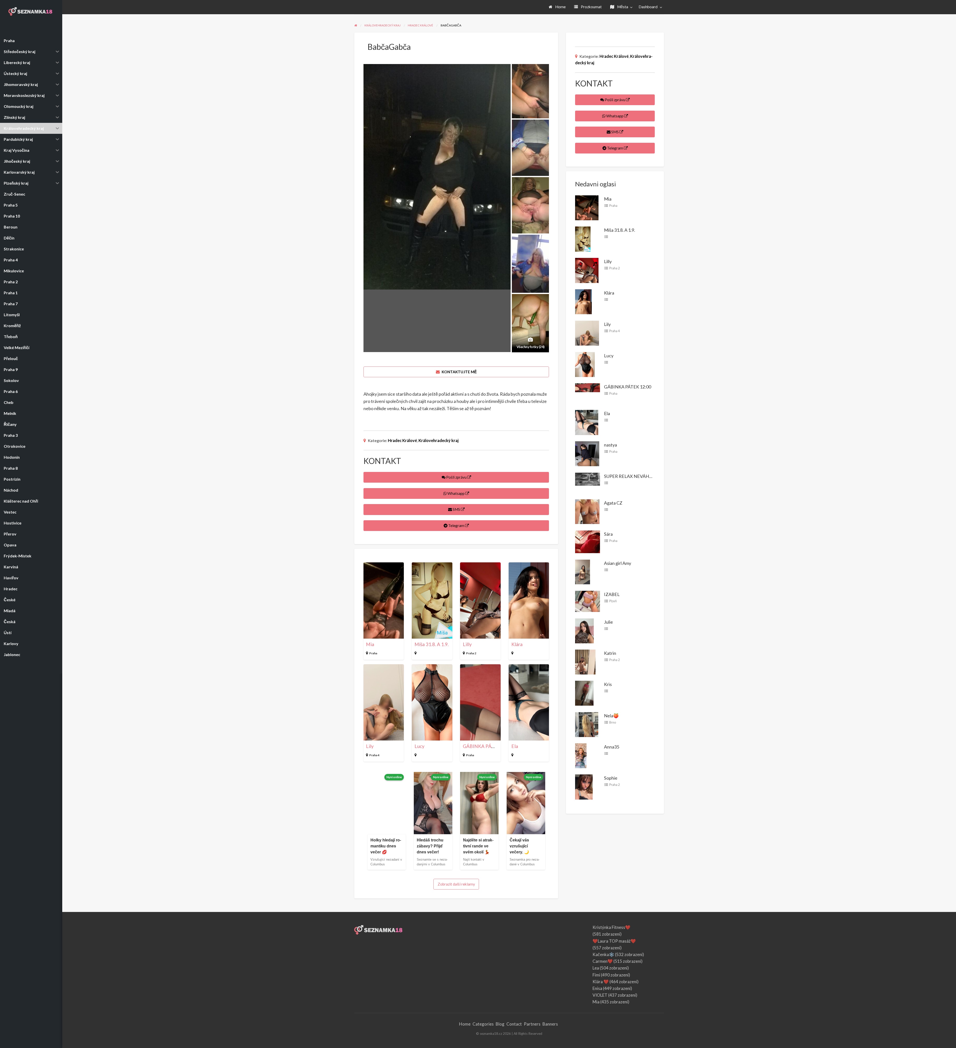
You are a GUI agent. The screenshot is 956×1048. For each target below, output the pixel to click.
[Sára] (587, 541)
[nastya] (587, 453)
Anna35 (611, 746)
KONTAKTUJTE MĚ (459, 372)
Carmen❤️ (603, 961)
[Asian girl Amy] (582, 571)
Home (560, 6)
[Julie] (584, 630)
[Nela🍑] (586, 724)
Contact (514, 1024)
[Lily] (587, 332)
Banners (550, 1024)
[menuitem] (557, 7)
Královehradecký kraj (438, 440)
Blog (500, 1024)
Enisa (597, 988)
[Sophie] (584, 786)
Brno (612, 722)
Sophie (610, 778)
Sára (608, 534)
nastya (610, 445)
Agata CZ (613, 503)
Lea (596, 968)
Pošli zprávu (456, 477)
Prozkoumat (591, 6)
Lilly (467, 644)
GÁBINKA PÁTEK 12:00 (488, 746)
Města (622, 6)
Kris (608, 684)
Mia (370, 644)
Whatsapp (456, 493)
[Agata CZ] (587, 511)
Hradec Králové (402, 440)
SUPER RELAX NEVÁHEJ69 (631, 476)
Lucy (419, 746)
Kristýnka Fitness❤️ (611, 927)
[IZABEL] (587, 600)
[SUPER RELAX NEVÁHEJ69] (587, 478)
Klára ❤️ (601, 981)
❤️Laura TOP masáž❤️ (614, 941)
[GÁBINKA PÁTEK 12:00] (587, 387)
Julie (608, 622)
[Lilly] (586, 270)
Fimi (596, 974)
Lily (370, 746)
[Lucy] (585, 364)
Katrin (610, 653)
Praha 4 (374, 755)
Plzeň (613, 601)
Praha (373, 653)
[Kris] (584, 692)
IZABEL (612, 594)
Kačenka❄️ (603, 954)
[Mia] (586, 207)
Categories (483, 1024)
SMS (456, 509)
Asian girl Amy (617, 563)
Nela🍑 (611, 715)
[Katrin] (585, 661)
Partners (532, 1024)
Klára (517, 644)
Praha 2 (471, 653)
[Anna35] (581, 755)
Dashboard (648, 6)
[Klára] (583, 301)
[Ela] (586, 422)
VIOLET (600, 995)
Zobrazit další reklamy (456, 884)
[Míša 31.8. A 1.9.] (583, 238)
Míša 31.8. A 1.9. (432, 644)
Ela (514, 746)
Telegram (456, 525)
